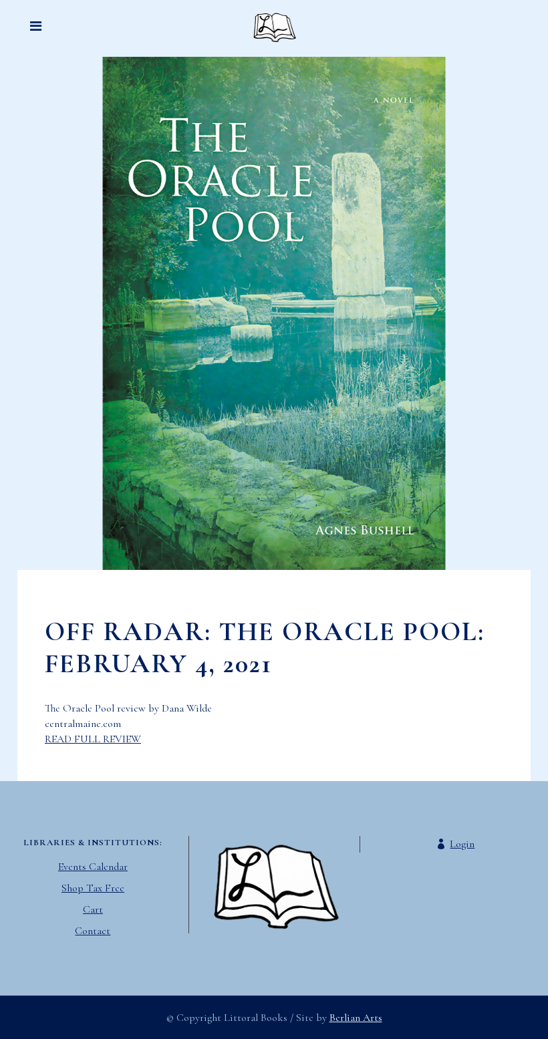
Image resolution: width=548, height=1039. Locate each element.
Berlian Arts (355, 1017)
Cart (93, 909)
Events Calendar (93, 866)
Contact (92, 930)
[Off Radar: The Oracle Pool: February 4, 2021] (274, 313)
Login (462, 844)
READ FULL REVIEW (93, 739)
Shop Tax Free (92, 888)
